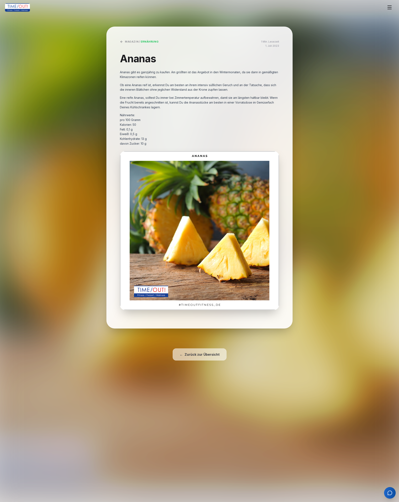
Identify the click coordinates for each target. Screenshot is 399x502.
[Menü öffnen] (389, 7)
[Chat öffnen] (390, 493)
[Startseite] (17, 7)
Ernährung (150, 41)
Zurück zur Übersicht (200, 354)
